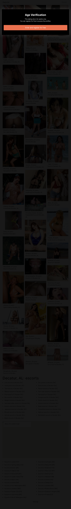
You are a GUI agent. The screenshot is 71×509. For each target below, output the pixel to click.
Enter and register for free (35, 28)
